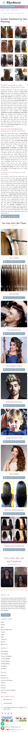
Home (2, 10)
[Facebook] (2, 713)
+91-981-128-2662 (8, 7)
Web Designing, (19, 729)
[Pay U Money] (21, 719)
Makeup (3, 624)
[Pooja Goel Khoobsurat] (7, 577)
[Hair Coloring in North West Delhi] (14, 242)
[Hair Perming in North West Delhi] (14, 458)
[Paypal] (7, 719)
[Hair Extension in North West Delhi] (14, 278)
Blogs (2, 637)
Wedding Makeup (5, 663)
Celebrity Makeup (5, 658)
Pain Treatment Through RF (8, 690)
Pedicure (3, 682)
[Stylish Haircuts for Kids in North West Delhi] (14, 422)
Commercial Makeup (6, 656)
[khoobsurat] (14, 3)
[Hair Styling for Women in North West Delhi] (14, 350)
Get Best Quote (9, 261)
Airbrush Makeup (5, 661)
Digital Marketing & (5, 730)
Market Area (4, 644)
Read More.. (4, 668)
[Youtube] (8, 713)
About (2, 622)
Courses (3, 632)
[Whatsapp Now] (2, 723)
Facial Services (4, 678)
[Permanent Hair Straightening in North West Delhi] (14, 530)
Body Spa (3, 687)
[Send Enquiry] (2, 728)
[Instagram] (11, 713)
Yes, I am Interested (11, 216)
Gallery (3, 634)
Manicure (3, 685)
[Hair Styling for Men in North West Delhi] (14, 314)
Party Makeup (4, 653)
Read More (19, 261)
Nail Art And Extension (7, 680)
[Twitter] (5, 713)
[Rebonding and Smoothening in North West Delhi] (14, 494)
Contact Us (4, 639)
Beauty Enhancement (6, 629)
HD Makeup (4, 666)
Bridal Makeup (4, 651)
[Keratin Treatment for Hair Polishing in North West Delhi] (7, 32)
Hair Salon (14, 10)
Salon (7, 10)
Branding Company (15, 730)
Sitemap (3, 642)
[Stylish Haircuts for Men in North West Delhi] (14, 386)
